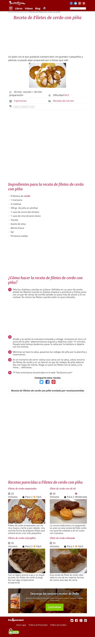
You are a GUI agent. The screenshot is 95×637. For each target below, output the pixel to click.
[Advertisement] (47, 36)
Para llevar (24, 107)
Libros (18, 8)
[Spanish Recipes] (44, 9)
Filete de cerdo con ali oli (63, 488)
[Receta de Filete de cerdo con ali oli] (68, 523)
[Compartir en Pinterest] (54, 382)
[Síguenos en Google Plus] (81, 620)
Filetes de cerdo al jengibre (22, 538)
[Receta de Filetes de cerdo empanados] (26, 523)
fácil (66, 95)
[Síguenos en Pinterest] (83, 3)
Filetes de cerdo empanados (22, 488)
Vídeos (29, 8)
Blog (37, 8)
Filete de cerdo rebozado (62, 538)
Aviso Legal (21, 625)
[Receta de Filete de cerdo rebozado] (68, 572)
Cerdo (16, 107)
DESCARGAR (55, 607)
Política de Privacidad (38, 625)
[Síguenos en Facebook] (71, 3)
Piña (32, 107)
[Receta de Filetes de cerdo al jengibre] (26, 572)
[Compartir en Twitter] (42, 382)
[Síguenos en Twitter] (75, 3)
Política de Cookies (58, 625)
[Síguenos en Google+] (79, 3)
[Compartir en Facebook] (48, 382)
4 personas (20, 100)
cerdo (27, 196)
